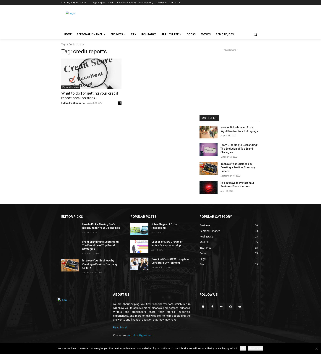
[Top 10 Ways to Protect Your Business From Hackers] (209, 187)
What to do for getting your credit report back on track (89, 95)
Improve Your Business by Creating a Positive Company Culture (238, 167)
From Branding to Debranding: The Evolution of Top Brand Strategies (239, 148)
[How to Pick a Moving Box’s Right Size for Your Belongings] (209, 132)
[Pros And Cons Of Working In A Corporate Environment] (139, 264)
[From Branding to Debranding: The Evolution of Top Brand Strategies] (209, 149)
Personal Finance (70, 87)
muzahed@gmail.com (140, 335)
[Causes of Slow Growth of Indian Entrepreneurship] (139, 246)
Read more (255, 348)
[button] (255, 34)
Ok (242, 348)
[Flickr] (221, 306)
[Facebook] (212, 306)
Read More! (120, 327)
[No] (316, 348)
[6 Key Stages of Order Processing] (139, 229)
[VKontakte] (239, 306)
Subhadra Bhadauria (73, 102)
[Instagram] (230, 306)
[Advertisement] (190, 18)
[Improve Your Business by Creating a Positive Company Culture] (209, 168)
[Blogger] (203, 306)
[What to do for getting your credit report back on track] (91, 74)
